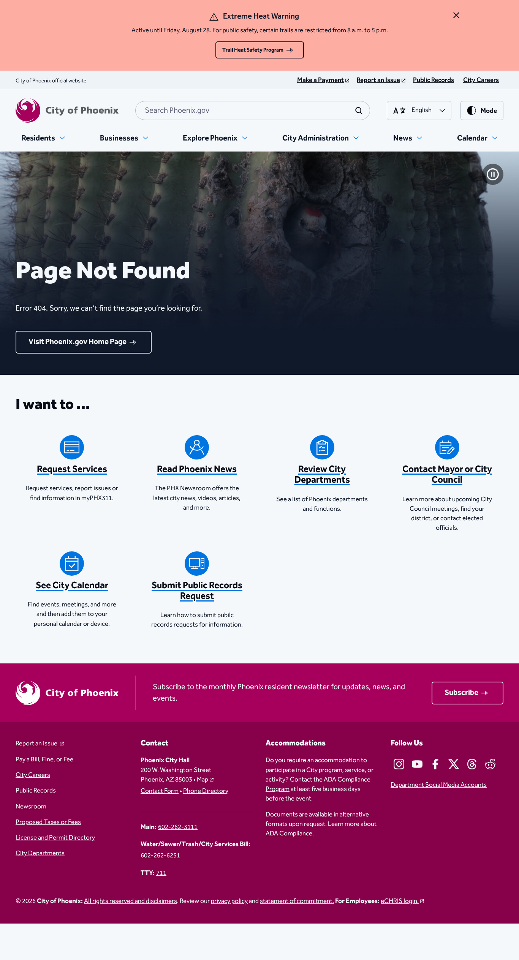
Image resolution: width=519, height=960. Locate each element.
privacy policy (229, 901)
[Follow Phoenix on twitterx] (453, 764)
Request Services (72, 469)
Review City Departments (322, 474)
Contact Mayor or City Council (447, 474)
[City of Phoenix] (67, 110)
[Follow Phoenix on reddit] (490, 764)
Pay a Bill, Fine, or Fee (44, 759)
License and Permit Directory (55, 838)
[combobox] (252, 110)
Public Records (36, 791)
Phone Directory (205, 791)
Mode (489, 111)
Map (202, 780)
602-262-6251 (160, 856)
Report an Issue (37, 743)
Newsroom (31, 807)
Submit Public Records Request (197, 590)
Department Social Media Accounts (439, 785)
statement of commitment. (297, 901)
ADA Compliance (289, 834)
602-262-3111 (178, 827)
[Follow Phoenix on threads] (472, 764)
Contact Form (160, 791)
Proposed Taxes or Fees (48, 822)
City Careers (33, 775)
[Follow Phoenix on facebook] (435, 764)
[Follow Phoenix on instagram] (399, 764)
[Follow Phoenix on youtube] (417, 764)
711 (161, 873)
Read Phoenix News (197, 469)
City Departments (40, 853)
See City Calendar (72, 585)
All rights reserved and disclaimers (130, 901)
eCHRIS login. (400, 901)
